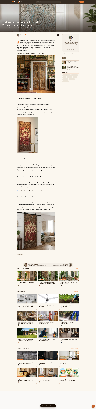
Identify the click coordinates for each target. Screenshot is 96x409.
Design (64, 77)
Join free (81, 1)
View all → (77, 268)
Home (2, 4)
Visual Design (65, 79)
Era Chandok (22, 34)
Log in (77, 1)
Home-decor (6, 4)
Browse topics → (76, 291)
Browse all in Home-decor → (74, 348)
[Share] (53, 406)
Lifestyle (75, 77)
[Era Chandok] (18, 35)
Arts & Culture (65, 81)
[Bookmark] (50, 406)
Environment (72, 79)
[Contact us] (93, 406)
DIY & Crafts (69, 77)
